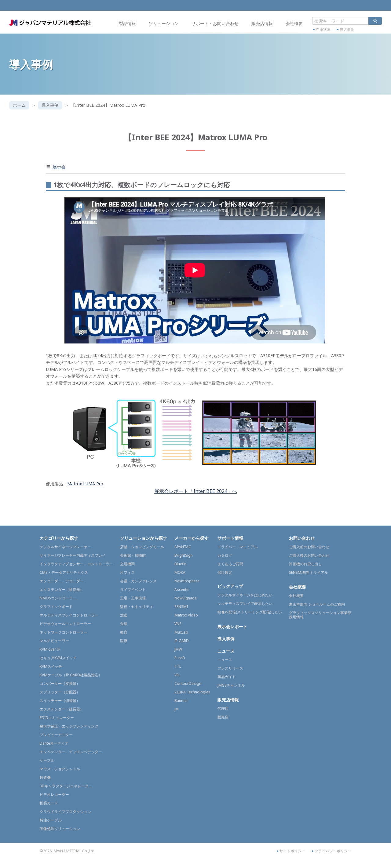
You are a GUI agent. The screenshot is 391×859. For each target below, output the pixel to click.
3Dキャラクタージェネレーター (66, 786)
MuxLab (181, 632)
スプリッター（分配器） (60, 692)
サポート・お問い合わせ (215, 23)
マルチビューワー (54, 640)
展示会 (59, 167)
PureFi (179, 657)
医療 (123, 640)
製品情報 (127, 23)
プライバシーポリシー (333, 851)
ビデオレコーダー (54, 794)
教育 (123, 632)
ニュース (226, 651)
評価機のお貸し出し (305, 563)
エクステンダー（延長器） (62, 589)
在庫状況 (323, 29)
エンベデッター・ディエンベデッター (71, 751)
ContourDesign (187, 683)
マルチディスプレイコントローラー (69, 615)
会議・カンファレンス (138, 581)
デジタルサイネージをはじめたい (244, 595)
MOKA (179, 572)
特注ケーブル (51, 820)
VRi (177, 674)
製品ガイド (226, 676)
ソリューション (164, 23)
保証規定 (224, 572)
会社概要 (294, 23)
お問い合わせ (302, 538)
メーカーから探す (191, 538)
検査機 (45, 777)
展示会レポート (232, 626)
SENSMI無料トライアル (308, 572)
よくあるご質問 (230, 563)
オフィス (127, 572)
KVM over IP (50, 649)
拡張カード (49, 803)
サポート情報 (230, 538)
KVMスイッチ (51, 666)
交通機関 (127, 563)
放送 (123, 615)
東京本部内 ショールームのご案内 (317, 604)
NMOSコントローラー (58, 598)
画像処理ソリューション (60, 828)
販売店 (222, 717)
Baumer (181, 700)
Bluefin (180, 563)
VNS (177, 623)
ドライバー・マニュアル (237, 546)
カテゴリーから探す (59, 538)
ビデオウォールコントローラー (65, 623)
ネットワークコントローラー (63, 632)
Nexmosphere (186, 581)
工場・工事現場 (133, 598)
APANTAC (182, 546)
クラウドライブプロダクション (65, 811)
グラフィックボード (56, 606)
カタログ (224, 555)
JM (176, 709)
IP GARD (181, 640)
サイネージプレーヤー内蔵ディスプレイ (73, 555)
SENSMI (181, 606)
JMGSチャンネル (231, 685)
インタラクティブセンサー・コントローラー (76, 563)
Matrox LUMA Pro (85, 484)
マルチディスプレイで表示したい (244, 603)
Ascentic (181, 589)
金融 (123, 623)
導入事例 (347, 29)
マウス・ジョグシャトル (60, 768)
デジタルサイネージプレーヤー (65, 546)
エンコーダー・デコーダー (62, 581)
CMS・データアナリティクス (64, 572)
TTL (177, 666)
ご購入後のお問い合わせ (309, 555)
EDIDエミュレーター (57, 717)
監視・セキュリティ (136, 606)
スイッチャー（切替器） (60, 700)
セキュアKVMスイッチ (58, 657)
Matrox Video (186, 615)
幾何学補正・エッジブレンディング (69, 726)
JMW (178, 649)
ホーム (19, 105)
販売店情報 (262, 23)
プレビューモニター (56, 734)
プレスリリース (230, 668)
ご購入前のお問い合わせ (309, 546)
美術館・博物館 (133, 555)
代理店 (222, 708)
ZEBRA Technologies (192, 692)
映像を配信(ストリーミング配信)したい (249, 612)
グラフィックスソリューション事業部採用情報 (320, 615)
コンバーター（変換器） (60, 683)
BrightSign (183, 555)
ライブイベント (133, 589)
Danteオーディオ (54, 743)
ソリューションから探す (143, 538)
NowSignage (185, 598)
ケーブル (47, 760)
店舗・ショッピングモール (142, 546)
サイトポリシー (292, 851)
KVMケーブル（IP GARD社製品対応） (71, 674)
